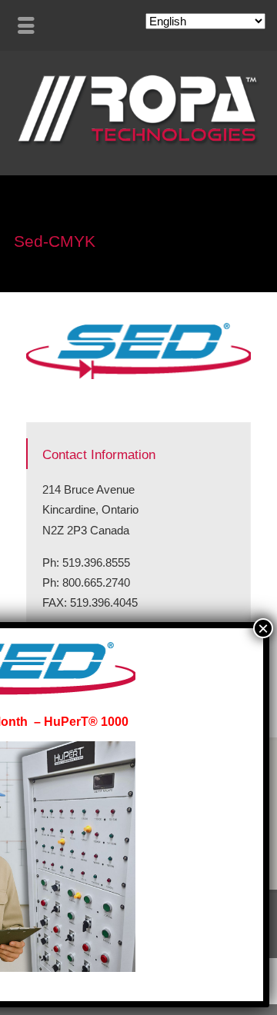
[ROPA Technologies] (138, 141)
